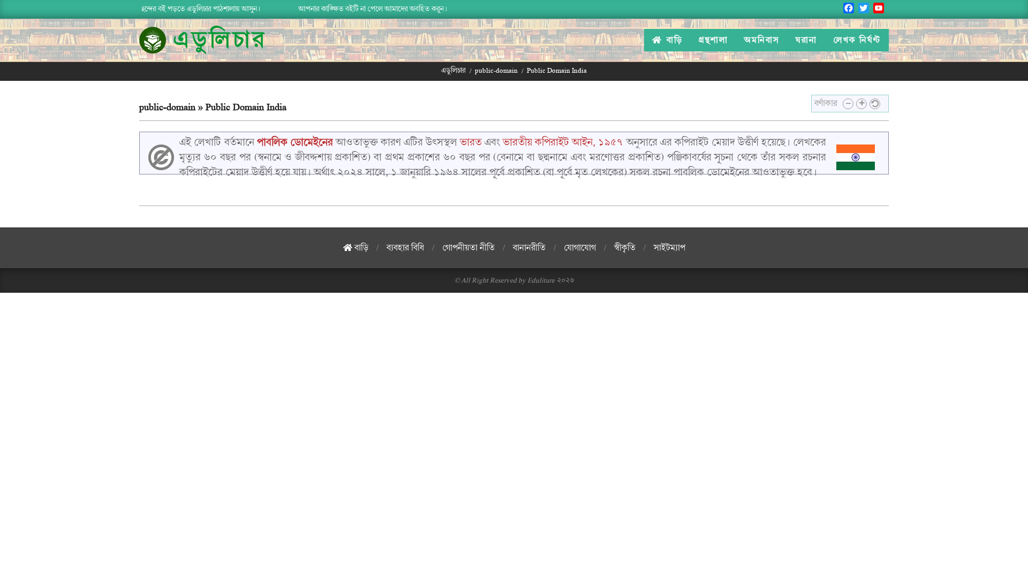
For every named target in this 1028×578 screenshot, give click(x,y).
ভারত (471, 142)
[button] (848, 103)
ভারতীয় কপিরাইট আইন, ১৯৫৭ (563, 142)
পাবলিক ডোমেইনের (295, 142)
